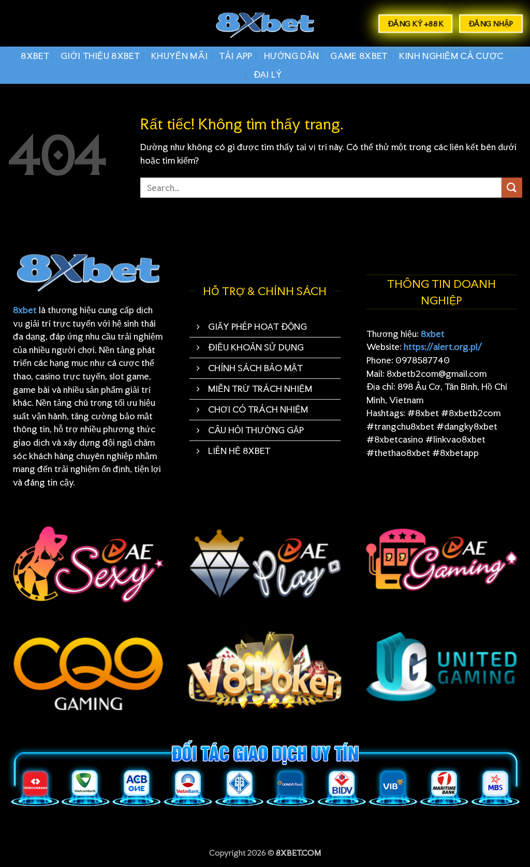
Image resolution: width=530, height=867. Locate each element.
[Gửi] (512, 188)
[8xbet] (265, 23)
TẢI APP (235, 55)
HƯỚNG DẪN (291, 55)
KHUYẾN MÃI (179, 55)
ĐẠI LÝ (268, 74)
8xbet (25, 309)
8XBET (35, 55)
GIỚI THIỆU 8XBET (100, 55)
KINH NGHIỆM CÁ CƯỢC (451, 55)
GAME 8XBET (358, 55)
